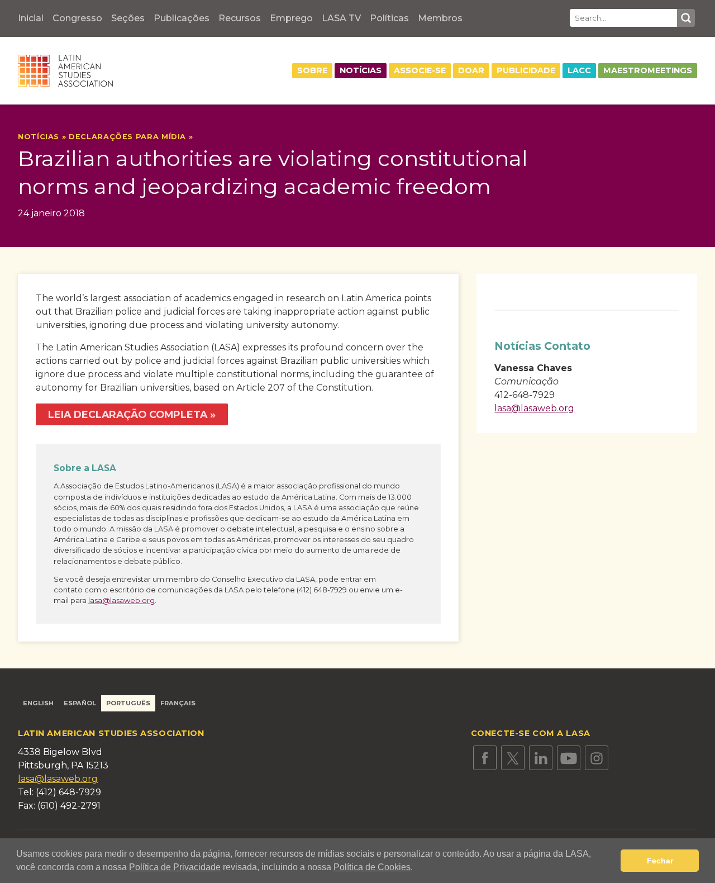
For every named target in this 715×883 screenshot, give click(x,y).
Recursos (239, 18)
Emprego (291, 18)
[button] (416, 868)
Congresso (77, 18)
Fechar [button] (660, 860)
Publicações (181, 18)
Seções (128, 18)
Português (128, 703)
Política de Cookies (372, 867)
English (38, 703)
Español (80, 703)
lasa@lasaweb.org (121, 600)
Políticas (389, 18)
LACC (579, 70)
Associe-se (420, 70)
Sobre (312, 70)
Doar (471, 70)
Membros (440, 18)
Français (178, 703)
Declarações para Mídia (127, 136)
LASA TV (341, 18)
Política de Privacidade (175, 867)
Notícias (361, 70)
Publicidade (526, 70)
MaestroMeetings (647, 70)
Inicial (31, 18)
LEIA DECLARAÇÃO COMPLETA (127, 414)
